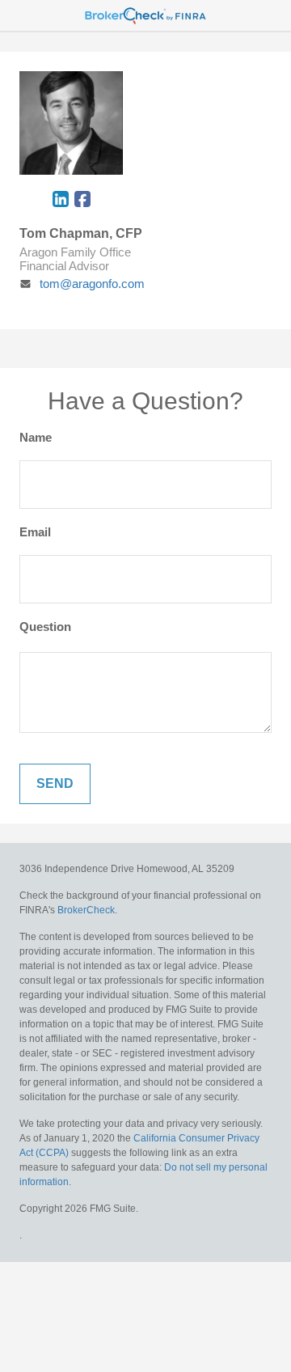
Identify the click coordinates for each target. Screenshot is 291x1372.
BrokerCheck (86, 910)
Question (45, 626)
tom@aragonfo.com (92, 283)
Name (35, 437)
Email (35, 532)
